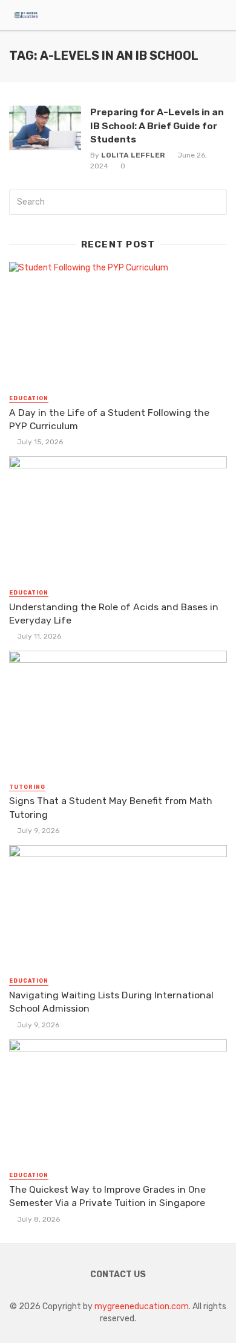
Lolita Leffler (133, 155)
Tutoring (27, 787)
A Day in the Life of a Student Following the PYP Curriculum (109, 419)
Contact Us (118, 1274)
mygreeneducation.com (141, 1306)
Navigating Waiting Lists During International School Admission (111, 1001)
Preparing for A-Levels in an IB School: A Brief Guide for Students (157, 125)
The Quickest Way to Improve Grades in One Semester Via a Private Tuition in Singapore (107, 1196)
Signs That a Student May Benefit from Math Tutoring (110, 807)
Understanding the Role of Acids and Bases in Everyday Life (113, 613)
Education (28, 398)
